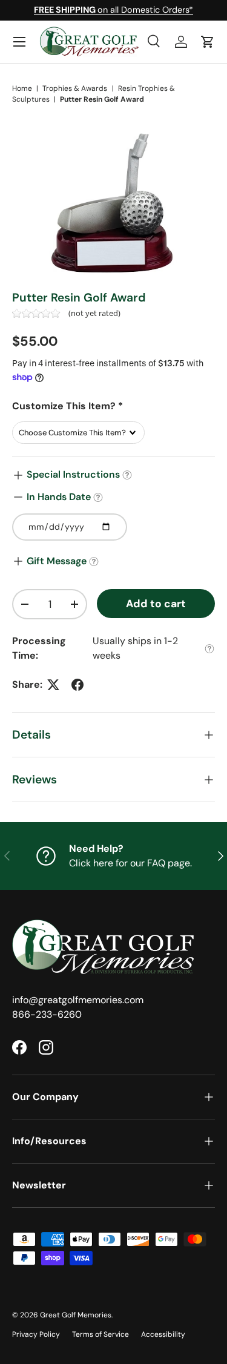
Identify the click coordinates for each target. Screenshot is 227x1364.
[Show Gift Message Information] (94, 561)
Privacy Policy (36, 1334)
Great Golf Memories (75, 1315)
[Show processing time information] (209, 648)
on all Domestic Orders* (113, 9)
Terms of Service (100, 1334)
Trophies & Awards (74, 88)
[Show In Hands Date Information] (98, 497)
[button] (207, 41)
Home (22, 88)
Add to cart (156, 603)
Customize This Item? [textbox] (67, 406)
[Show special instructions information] (127, 475)
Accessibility (163, 1334)
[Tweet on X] (53, 685)
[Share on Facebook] (77, 685)
